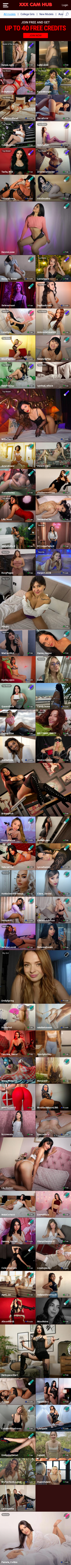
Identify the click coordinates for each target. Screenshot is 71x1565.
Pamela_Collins (9, 1562)
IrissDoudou (43, 198)
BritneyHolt (7, 813)
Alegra (4, 626)
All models (10, 14)
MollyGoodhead (9, 118)
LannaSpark (43, 279)
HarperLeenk (44, 573)
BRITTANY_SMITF (46, 733)
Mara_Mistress (9, 1081)
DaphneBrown (44, 305)
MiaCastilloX (7, 653)
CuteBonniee (8, 145)
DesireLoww (8, 252)
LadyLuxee (42, 65)
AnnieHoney (8, 492)
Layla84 (41, 1455)
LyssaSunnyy (43, 867)
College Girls (28, 14)
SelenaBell (42, 145)
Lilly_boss (6, 519)
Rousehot (6, 1027)
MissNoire (42, 1321)
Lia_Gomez (7, 1188)
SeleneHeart (8, 305)
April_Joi (6, 1295)
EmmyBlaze (43, 1214)
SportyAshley (44, 1054)
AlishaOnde (7, 760)
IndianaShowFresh (46, 1295)
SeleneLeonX (8, 947)
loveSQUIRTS (8, 1107)
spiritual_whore (45, 386)
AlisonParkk (7, 1321)
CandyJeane (43, 706)
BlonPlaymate (8, 359)
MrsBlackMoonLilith (47, 1107)
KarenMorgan (44, 91)
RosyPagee (7, 573)
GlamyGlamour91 (46, 1241)
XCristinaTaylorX (45, 546)
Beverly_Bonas (9, 279)
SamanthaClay (44, 519)
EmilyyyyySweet (9, 1455)
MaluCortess (8, 1214)
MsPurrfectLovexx (11, 1482)
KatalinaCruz (7, 386)
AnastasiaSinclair (46, 172)
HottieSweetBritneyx (12, 893)
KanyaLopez (7, 65)
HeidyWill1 (6, 920)
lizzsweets (7, 1134)
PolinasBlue (7, 733)
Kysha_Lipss (7, 680)
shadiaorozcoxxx (46, 492)
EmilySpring (7, 1001)
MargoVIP (42, 1081)
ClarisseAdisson (46, 920)
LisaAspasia (43, 1268)
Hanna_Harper (44, 653)
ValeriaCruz (7, 867)
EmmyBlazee (8, 840)
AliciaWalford (8, 546)
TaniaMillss (43, 1402)
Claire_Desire (44, 893)
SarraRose (42, 118)
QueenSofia (7, 706)
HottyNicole (7, 91)
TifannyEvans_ (8, 198)
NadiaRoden (43, 840)
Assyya (5, 1402)
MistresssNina (44, 760)
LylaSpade (42, 1428)
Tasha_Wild (7, 172)
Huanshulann (43, 1482)
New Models (47, 14)
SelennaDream (45, 947)
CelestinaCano (9, 1268)
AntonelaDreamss (46, 332)
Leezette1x (43, 1134)
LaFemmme (7, 1508)
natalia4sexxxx (44, 1027)
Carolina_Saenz (9, 1054)
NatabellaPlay (44, 359)
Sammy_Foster (9, 1241)
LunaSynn (6, 332)
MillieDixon (7, 439)
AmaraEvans (7, 466)
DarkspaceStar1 (9, 1375)
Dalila (39, 680)
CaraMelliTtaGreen (11, 1428)
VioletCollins (44, 466)
